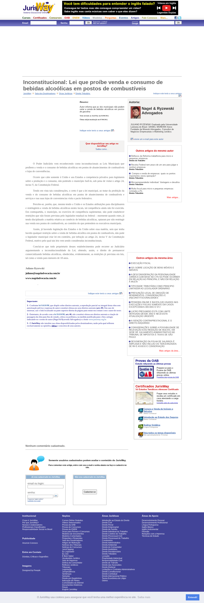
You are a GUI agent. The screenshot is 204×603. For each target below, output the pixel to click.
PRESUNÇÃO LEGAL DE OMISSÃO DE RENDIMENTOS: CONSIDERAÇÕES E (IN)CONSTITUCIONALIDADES (149, 295)
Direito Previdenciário (111, 551)
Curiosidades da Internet (73, 583)
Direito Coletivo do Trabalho (114, 534)
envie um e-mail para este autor (148, 139)
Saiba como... (102, 149)
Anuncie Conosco (30, 543)
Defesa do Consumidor (72, 563)
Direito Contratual (109, 574)
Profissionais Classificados (34, 527)
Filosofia (145, 531)
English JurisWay (69, 589)
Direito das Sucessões (111, 565)
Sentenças (66, 574)
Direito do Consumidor (112, 547)
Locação (105, 556)
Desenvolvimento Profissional (155, 523)
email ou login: (36, 483)
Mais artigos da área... (169, 351)
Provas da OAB (68, 525)
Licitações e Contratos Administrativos (118, 569)
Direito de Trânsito (110, 563)
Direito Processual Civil (112, 536)
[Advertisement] (102, 51)
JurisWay (27, 93)
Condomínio (107, 540)
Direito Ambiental (109, 545)
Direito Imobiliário (109, 549)
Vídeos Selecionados (71, 523)
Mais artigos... (173, 197)
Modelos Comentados (71, 536)
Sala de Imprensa (69, 560)
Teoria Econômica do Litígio (114, 578)
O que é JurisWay (30, 520)
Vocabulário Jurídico (71, 558)
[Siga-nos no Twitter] (179, 18)
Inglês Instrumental (150, 529)
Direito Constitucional (111, 572)
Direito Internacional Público (114, 576)
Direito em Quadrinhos (72, 578)
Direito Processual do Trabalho (115, 538)
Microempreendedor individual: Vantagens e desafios (155, 182)
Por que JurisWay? (30, 523)
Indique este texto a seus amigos (95, 130)
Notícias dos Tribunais (71, 545)
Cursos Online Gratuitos (72, 520)
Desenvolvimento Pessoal (153, 520)
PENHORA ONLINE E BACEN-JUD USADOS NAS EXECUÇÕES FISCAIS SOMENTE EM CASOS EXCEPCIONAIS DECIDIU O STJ (153, 304)
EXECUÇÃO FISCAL (141, 263)
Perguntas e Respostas (72, 538)
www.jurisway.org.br (97, 319)
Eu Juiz (65, 554)
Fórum (65, 587)
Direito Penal (107, 525)
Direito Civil (107, 523)
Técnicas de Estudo (150, 536)
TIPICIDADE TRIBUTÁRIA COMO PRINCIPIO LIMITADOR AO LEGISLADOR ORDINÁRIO (151, 287)
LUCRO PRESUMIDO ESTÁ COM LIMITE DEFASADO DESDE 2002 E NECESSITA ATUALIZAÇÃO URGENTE (149, 313)
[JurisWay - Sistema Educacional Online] (39, 14)
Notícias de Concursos (72, 547)
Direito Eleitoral (108, 567)
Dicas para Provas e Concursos (76, 531)
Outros (105, 580)
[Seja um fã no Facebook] (176, 18)
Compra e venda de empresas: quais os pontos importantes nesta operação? (152, 174)
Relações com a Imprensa (153, 534)
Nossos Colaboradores (32, 525)
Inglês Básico (147, 527)
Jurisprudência (68, 572)
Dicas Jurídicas (65, 93)
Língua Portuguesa (150, 525)
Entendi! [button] (192, 597)
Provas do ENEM (69, 529)
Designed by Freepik (31, 570)
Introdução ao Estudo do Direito (115, 520)
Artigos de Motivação (71, 543)
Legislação (67, 569)
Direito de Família (109, 529)
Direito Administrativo (111, 543)
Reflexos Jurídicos (70, 565)
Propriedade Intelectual (112, 558)
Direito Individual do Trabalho (115, 531)
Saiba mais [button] (144, 597)
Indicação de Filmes (71, 580)
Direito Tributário (83, 93)
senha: (31, 492)
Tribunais (66, 567)
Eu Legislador (68, 551)
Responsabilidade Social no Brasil (37, 529)
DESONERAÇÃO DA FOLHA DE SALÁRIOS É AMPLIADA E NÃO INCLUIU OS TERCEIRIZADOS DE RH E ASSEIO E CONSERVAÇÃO (153, 343)
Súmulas (66, 576)
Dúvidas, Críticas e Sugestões (35, 557)
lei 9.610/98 (44, 305)
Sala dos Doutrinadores (45, 93)
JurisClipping (68, 549)
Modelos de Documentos (73, 534)
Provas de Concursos (71, 527)
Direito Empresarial (110, 527)
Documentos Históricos (72, 585)
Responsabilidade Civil (112, 560)
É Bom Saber (68, 556)
